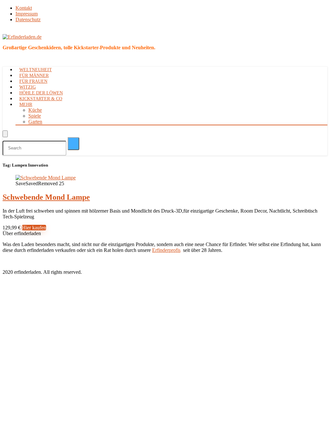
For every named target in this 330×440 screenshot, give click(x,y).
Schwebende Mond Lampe (46, 197)
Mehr (25, 104)
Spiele (34, 116)
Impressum (26, 13)
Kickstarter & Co (40, 98)
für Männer (34, 75)
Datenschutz (28, 19)
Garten (35, 121)
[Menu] (5, 133)
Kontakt (23, 8)
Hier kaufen (34, 227)
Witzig (27, 87)
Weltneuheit (35, 69)
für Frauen (33, 81)
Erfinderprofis (166, 250)
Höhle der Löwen (41, 93)
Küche (35, 110)
